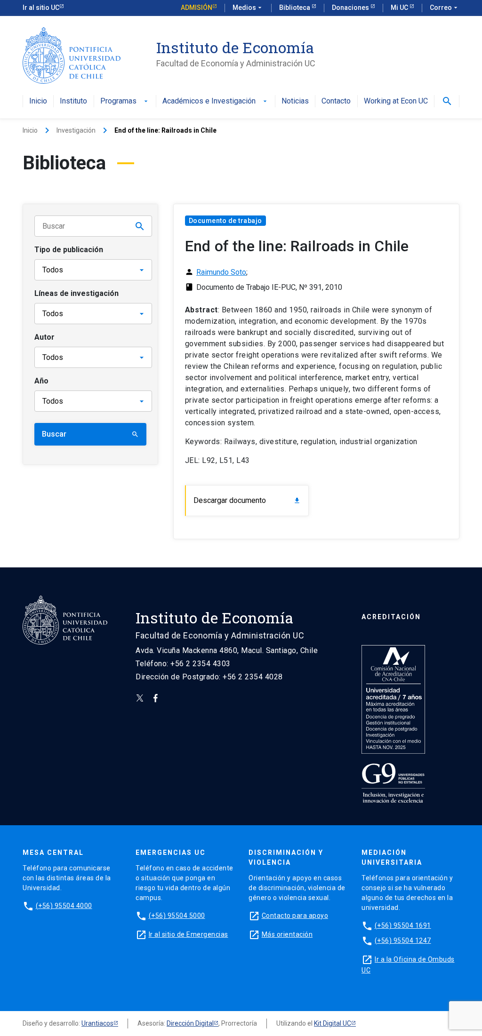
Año (41, 380)
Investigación (76, 130)
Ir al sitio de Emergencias (188, 934)
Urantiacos (97, 1023)
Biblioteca (295, 7)
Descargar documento (247, 500)
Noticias (295, 101)
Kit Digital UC (332, 1023)
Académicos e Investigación (215, 101)
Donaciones (351, 7)
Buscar (90, 434)
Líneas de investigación (76, 293)
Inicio (38, 101)
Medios (248, 7)
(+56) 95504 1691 (403, 925)
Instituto (73, 101)
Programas (125, 101)
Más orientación (287, 934)
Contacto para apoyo (295, 915)
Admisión (196, 7)
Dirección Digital (190, 1023)
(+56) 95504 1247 (403, 940)
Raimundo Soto (221, 272)
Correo (444, 7)
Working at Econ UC (396, 101)
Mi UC (400, 7)
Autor (44, 337)
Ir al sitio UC (41, 7)
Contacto (336, 101)
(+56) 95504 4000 (64, 905)
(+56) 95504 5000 (177, 915)
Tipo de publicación (68, 249)
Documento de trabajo (225, 220)
